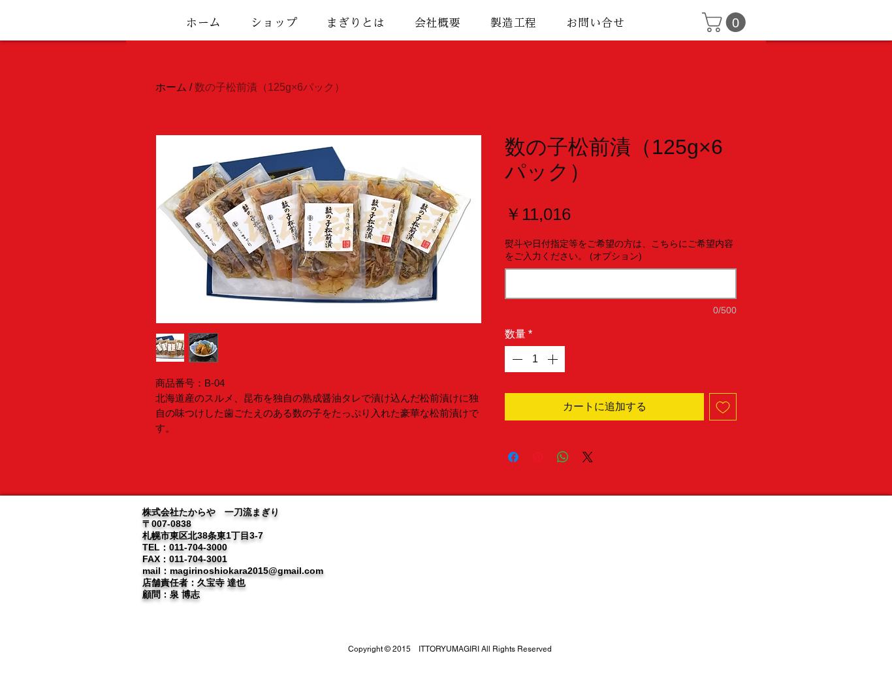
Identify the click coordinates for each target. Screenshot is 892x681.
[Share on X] (588, 457)
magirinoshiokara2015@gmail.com (246, 570)
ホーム (171, 87)
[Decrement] (516, 359)
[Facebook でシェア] (513, 457)
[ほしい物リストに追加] (723, 406)
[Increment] (554, 359)
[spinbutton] (535, 359)
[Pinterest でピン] (538, 457)
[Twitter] (684, 529)
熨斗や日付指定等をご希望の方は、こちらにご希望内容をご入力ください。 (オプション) (619, 250)
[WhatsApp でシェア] (563, 457)
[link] (726, 22)
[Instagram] (707, 529)
